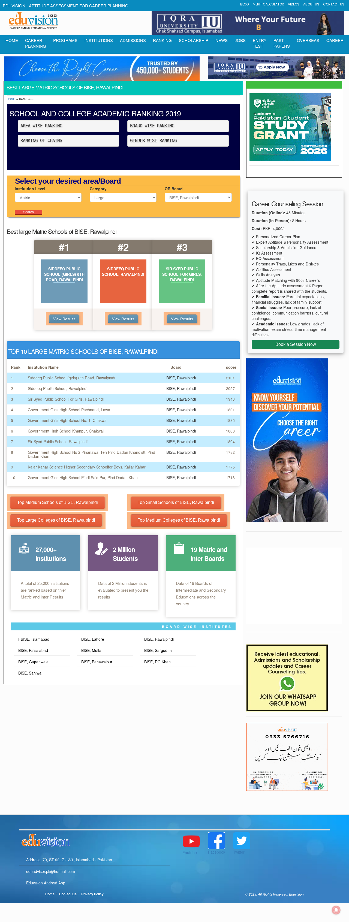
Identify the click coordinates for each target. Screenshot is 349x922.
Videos (293, 4)
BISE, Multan (92, 650)
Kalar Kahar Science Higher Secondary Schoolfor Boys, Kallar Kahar (87, 467)
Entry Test (259, 43)
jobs (240, 40)
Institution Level (30, 188)
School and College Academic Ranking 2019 (95, 113)
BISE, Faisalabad (33, 650)
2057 (230, 388)
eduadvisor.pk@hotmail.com (50, 871)
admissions (133, 40)
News (221, 40)
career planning (35, 43)
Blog (244, 4)
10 (13, 477)
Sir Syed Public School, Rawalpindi (58, 441)
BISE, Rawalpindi (159, 639)
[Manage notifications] (336, 910)
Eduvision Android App (45, 882)
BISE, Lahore (92, 639)
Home (11, 99)
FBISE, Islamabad (33, 639)
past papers (281, 43)
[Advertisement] (294, 586)
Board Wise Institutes (197, 626)
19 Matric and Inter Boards (209, 554)
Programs (65, 40)
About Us (311, 4)
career (335, 40)
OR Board (174, 188)
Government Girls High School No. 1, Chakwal (67, 420)
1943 (230, 399)
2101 (230, 377)
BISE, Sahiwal (30, 673)
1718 (230, 477)
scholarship (193, 40)
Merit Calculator (268, 4)
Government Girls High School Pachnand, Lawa (69, 409)
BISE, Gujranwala (33, 661)
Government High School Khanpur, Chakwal (66, 431)
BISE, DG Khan (157, 661)
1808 (230, 431)
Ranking (162, 40)
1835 (230, 420)
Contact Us (333, 4)
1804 (230, 441)
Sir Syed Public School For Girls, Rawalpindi (66, 399)
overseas (308, 40)
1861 (230, 409)
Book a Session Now (295, 344)
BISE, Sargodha (158, 650)
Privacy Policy (92, 893)
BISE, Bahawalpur (96, 661)
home (11, 40)
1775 (230, 467)
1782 (230, 452)
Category (98, 188)
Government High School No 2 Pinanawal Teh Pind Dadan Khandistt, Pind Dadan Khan (91, 454)
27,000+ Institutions (50, 554)
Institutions (99, 40)
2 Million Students (125, 554)
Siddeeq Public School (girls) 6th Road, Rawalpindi (71, 377)
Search (28, 212)
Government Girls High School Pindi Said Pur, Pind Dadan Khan (83, 477)
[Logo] (94, 839)
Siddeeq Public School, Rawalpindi (57, 388)
